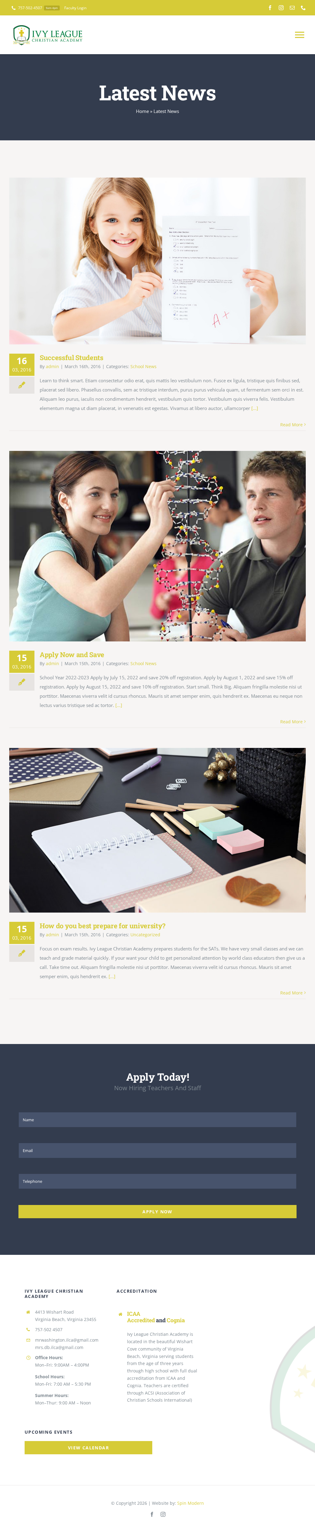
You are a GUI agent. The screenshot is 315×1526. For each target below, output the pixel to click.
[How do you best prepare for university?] (157, 830)
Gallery (166, 261)
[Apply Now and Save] (157, 546)
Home (142, 111)
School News (143, 366)
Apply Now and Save (149, 546)
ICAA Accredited (141, 1317)
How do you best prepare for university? (149, 830)
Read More (291, 425)
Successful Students (149, 261)
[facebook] (270, 7)
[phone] (303, 7)
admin (52, 366)
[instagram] (281, 7)
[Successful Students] (157, 261)
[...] (254, 408)
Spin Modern (190, 1503)
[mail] (292, 7)
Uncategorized (145, 935)
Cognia (176, 1320)
